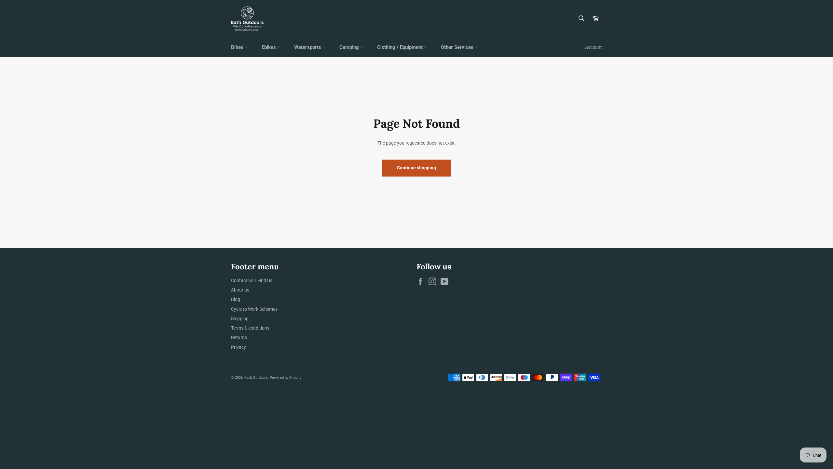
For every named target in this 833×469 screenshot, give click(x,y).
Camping (349, 47)
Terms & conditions (250, 328)
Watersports (308, 47)
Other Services (458, 47)
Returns (239, 337)
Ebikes (269, 47)
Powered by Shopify (285, 378)
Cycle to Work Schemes (254, 309)
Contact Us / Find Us (251, 280)
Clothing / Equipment (400, 47)
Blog (235, 299)
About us (240, 289)
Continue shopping (416, 167)
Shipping (240, 318)
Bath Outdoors (256, 378)
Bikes (238, 47)
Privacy (238, 347)
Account (593, 47)
